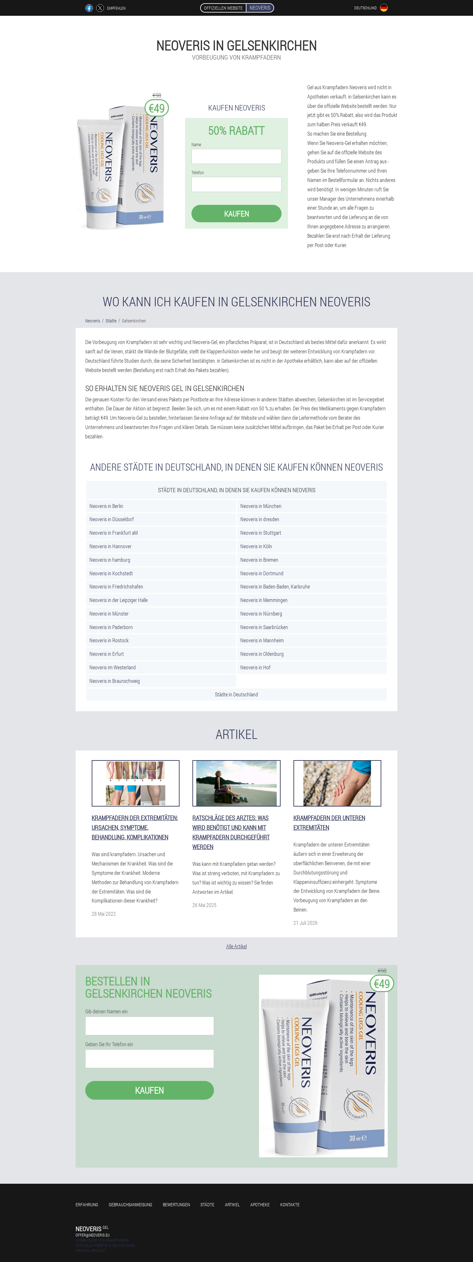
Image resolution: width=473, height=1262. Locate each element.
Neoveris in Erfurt (106, 653)
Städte (207, 1204)
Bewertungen (176, 1204)
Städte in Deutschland (236, 694)
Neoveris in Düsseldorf (111, 519)
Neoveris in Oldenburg (262, 653)
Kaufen (236, 213)
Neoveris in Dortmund (261, 573)
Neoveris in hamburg (109, 559)
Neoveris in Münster (109, 613)
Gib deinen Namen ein (106, 1011)
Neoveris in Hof (255, 667)
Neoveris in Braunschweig (114, 680)
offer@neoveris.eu (93, 1235)
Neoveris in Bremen (259, 559)
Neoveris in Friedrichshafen (116, 586)
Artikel (232, 1204)
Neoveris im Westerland (112, 667)
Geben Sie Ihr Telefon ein (109, 1044)
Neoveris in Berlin (106, 505)
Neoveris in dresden (259, 519)
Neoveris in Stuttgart (260, 532)
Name (196, 144)
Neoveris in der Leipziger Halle (118, 600)
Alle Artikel (236, 946)
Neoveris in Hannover (110, 546)
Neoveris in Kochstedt (111, 573)
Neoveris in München (261, 505)
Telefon (197, 172)
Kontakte (290, 1204)
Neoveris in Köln (256, 546)
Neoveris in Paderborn (111, 627)
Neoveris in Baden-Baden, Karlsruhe (275, 586)
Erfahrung (87, 1204)
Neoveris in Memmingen (264, 600)
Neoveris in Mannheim (262, 640)
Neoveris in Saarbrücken (264, 627)
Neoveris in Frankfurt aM (113, 532)
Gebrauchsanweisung (130, 1204)
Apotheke (260, 1204)
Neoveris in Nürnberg (261, 613)
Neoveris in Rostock (109, 640)
